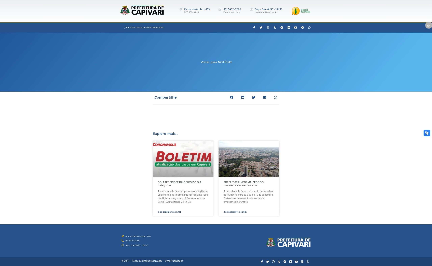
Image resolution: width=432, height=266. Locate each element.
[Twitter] (261, 27)
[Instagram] (268, 27)
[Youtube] (295, 27)
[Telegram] (282, 27)
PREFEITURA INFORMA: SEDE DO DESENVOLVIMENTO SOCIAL (244, 184)
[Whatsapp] (309, 27)
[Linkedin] (288, 27)
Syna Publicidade (174, 261)
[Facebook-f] (254, 27)
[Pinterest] (302, 27)
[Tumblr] (275, 27)
